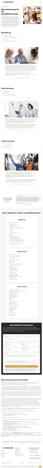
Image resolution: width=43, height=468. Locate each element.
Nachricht (7, 353)
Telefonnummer (25, 347)
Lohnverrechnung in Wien (8, 434)
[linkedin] (23, 462)
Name (6, 336)
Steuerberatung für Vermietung (29, 434)
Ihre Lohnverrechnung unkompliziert (14, 176)
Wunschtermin (7, 342)
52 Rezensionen (7, 201)
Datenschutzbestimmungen (17, 361)
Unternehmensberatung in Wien (21, 433)
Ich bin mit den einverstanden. (16, 361)
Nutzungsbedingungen (29, 370)
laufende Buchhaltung (12, 422)
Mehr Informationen (35, 466)
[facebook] (19, 462)
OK (40, 466)
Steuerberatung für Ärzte (18, 434)
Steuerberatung (24, 124)
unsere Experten (35, 408)
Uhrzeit (23, 342)
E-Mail (6, 347)
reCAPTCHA (6, 370)
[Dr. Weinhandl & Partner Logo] (7, 1)
